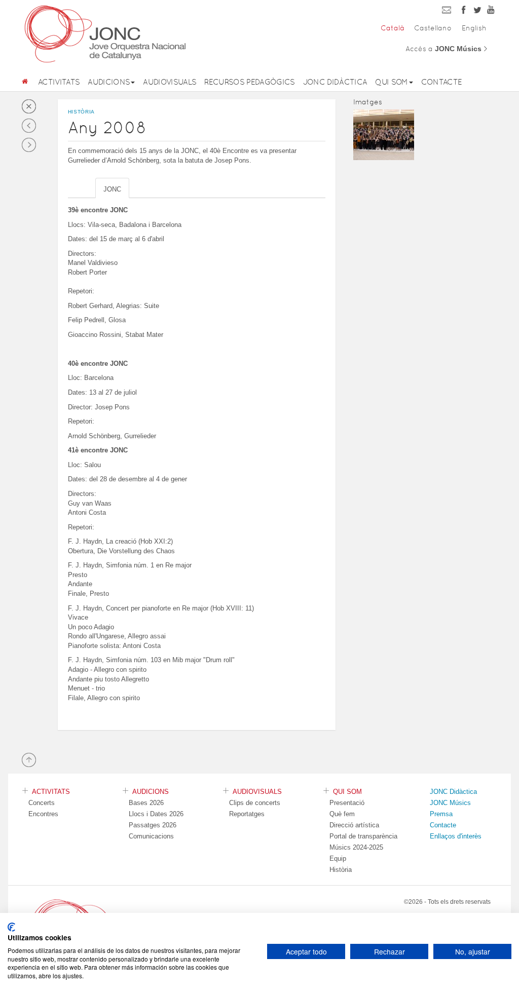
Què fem (342, 814)
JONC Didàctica (335, 82)
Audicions (109, 82)
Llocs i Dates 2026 (156, 814)
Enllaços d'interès (455, 836)
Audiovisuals (169, 82)
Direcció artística (354, 825)
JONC (112, 189)
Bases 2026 (146, 803)
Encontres (43, 814)
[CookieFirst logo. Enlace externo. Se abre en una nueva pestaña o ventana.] (11, 927)
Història (340, 869)
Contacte (441, 82)
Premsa (441, 814)
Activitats (59, 82)
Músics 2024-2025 (356, 847)
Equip (337, 858)
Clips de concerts (254, 803)
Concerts (41, 803)
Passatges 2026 (152, 825)
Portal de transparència (363, 836)
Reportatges (247, 814)
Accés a (446, 49)
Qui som (391, 82)
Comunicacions (151, 836)
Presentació (346, 803)
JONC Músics (450, 803)
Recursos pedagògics (249, 82)
